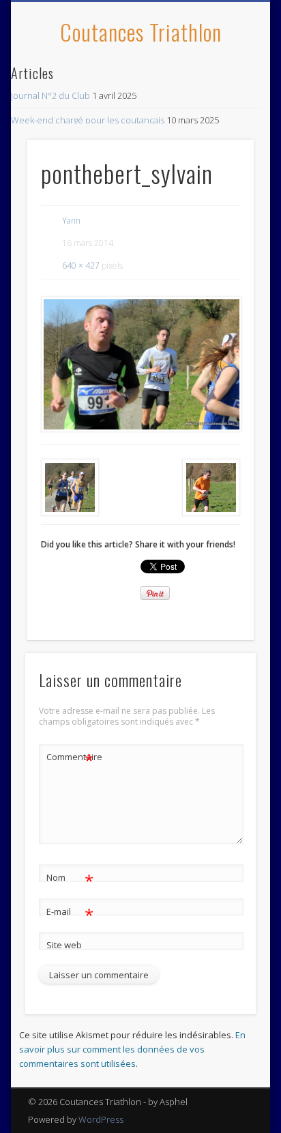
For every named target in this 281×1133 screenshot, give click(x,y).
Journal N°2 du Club (50, 95)
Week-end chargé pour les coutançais (87, 120)
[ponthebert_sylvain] (140, 364)
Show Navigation (220, 122)
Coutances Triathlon (141, 32)
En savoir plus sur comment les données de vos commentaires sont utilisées (132, 1049)
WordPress (100, 1119)
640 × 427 (81, 265)
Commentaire (70, 759)
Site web (64, 945)
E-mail (69, 913)
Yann (71, 220)
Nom (69, 879)
